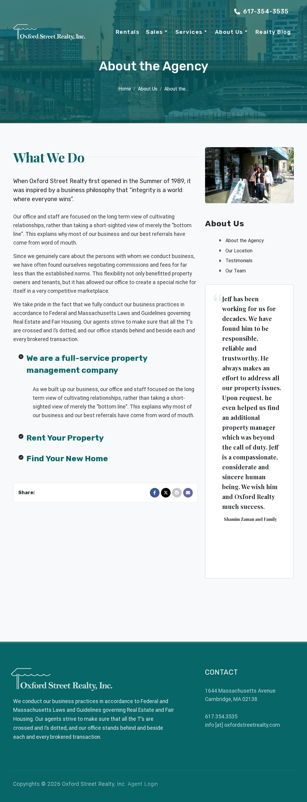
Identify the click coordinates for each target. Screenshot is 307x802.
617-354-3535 (265, 11)
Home (124, 89)
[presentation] (204, 431)
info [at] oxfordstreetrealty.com (242, 725)
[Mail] (188, 493)
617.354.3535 (221, 717)
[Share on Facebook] (154, 493)
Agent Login (143, 784)
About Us (147, 89)
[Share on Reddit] (177, 493)
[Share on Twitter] (166, 493)
